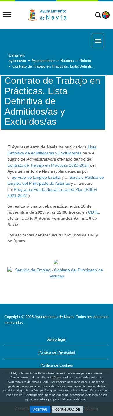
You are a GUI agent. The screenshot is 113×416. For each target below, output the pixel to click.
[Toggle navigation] (7, 14)
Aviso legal (56, 339)
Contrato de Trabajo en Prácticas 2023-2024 (48, 165)
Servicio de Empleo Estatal (36, 177)
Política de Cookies (56, 365)
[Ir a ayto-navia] (50, 14)
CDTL (93, 212)
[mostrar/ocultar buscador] (98, 16)
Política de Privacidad (56, 352)
